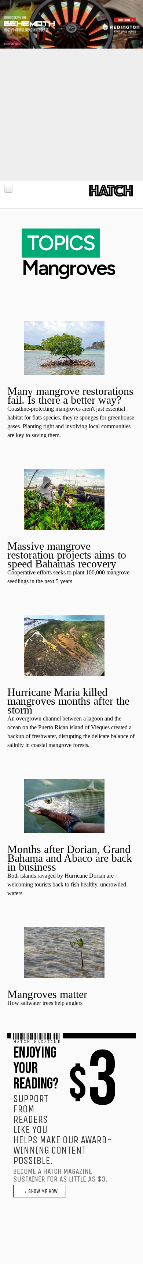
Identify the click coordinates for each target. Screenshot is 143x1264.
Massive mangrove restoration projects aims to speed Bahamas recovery (66, 555)
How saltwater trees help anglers (44, 1003)
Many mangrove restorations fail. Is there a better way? (70, 395)
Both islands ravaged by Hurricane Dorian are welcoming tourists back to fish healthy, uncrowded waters (66, 884)
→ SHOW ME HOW (40, 1191)
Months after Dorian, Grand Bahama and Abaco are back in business (69, 858)
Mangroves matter (47, 994)
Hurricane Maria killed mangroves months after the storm (68, 701)
